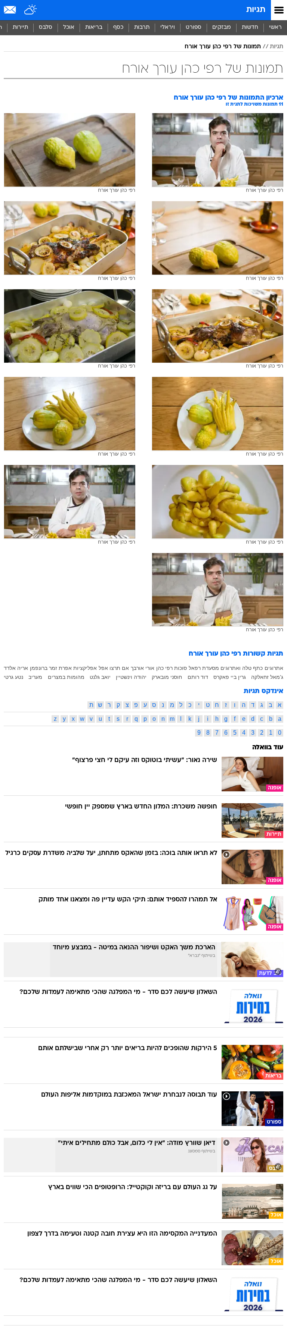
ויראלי (167, 27)
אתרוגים (274, 668)
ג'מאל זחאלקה (267, 677)
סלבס (45, 27)
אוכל (68, 27)
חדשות (250, 27)
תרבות (141, 27)
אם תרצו (119, 668)
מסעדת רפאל (204, 668)
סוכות (180, 668)
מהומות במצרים (66, 677)
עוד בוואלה (267, 747)
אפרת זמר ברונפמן (51, 668)
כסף (118, 27)
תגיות (255, 10)
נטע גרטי (13, 677)
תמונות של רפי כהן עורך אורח (223, 47)
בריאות (93, 27)
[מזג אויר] (30, 10)
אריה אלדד (16, 668)
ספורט (193, 27)
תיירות (20, 27)
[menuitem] (249, 28)
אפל (103, 668)
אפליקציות (85, 668)
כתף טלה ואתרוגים (241, 668)
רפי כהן (164, 668)
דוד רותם (198, 677)
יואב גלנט (100, 677)
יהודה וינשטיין (131, 677)
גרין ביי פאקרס (229, 677)
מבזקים (221, 27)
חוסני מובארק (167, 677)
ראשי (275, 27)
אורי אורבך (142, 668)
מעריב (35, 677)
